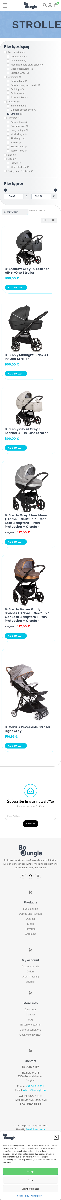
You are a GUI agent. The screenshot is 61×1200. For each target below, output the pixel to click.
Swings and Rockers (30, 913)
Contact (30, 1014)
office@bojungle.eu (34, 1090)
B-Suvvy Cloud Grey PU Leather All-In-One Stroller (26, 431)
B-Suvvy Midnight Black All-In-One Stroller (27, 357)
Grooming (30, 934)
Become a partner (30, 1024)
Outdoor (30, 918)
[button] (56, 1137)
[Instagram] (23, 876)
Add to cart (16, 287)
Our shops (30, 1009)
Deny (30, 1180)
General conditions (30, 1029)
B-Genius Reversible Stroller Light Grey (28, 729)
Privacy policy (36, 1196)
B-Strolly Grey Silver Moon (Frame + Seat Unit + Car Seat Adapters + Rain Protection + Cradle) (26, 521)
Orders (30, 971)
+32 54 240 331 (35, 1086)
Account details (30, 966)
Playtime (30, 929)
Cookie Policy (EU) (30, 1034)
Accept (30, 1171)
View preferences (30, 1188)
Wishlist (30, 981)
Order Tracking (30, 976)
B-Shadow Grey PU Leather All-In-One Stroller (27, 271)
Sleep (30, 924)
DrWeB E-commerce (35, 1129)
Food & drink (30, 908)
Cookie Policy (23, 1196)
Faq (30, 1019)
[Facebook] (30, 876)
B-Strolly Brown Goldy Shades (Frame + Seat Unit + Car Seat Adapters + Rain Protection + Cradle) (28, 615)
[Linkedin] (38, 876)
